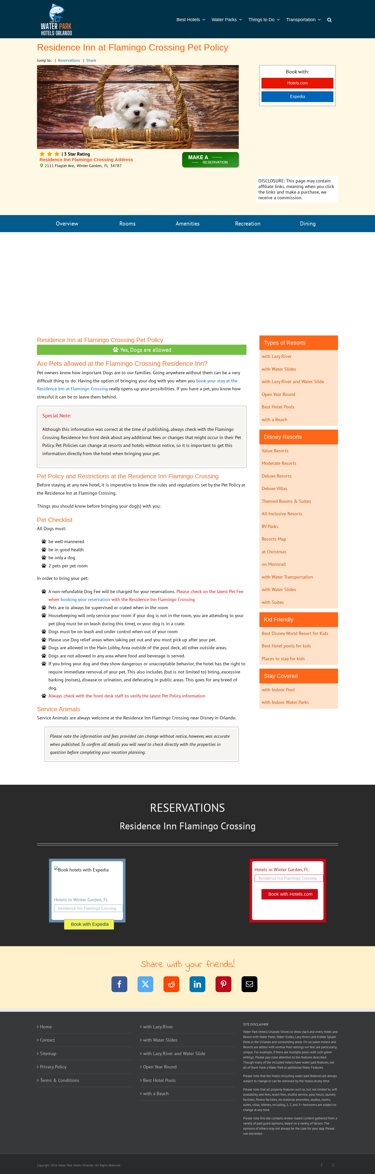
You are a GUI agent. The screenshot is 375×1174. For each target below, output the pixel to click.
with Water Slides (279, 369)
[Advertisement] (297, 142)
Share (91, 60)
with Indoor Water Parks (285, 702)
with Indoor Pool (278, 690)
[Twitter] (148, 985)
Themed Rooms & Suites (286, 501)
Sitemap (48, 1053)
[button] (329, 19)
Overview (67, 223)
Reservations (69, 60)
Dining (308, 223)
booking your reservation (85, 599)
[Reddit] (174, 985)
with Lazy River (277, 356)
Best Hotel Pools (278, 407)
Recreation (247, 223)
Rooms (127, 223)
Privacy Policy (53, 1067)
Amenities (187, 223)
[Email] (252, 985)
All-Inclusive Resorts (282, 514)
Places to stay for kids (283, 658)
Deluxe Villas (274, 488)
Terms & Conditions (59, 1080)
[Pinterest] (226, 985)
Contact (47, 1040)
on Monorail (274, 564)
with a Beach (274, 419)
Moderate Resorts (279, 463)
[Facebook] (122, 985)
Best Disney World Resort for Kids (295, 633)
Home (46, 1027)
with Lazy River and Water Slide (293, 381)
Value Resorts (275, 451)
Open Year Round (278, 394)
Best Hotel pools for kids (286, 646)
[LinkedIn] (200, 985)
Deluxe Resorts (277, 476)
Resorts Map (274, 539)
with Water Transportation (287, 577)
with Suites (273, 602)
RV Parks (270, 526)
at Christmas (274, 552)
